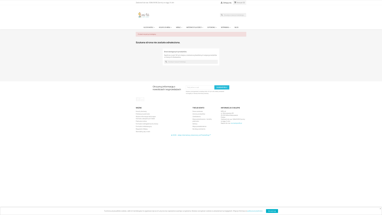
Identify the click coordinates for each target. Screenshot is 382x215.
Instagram (142, 99)
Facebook (138, 99)
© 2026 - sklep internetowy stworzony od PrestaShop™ (191, 135)
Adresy (194, 124)
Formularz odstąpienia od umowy (147, 124)
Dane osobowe (197, 111)
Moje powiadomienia (199, 126)
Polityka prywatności (143, 114)
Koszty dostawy (141, 111)
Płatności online (141, 121)
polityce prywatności (255, 211)
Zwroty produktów (198, 114)
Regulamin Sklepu (142, 129)
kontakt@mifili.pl (236, 123)
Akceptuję (272, 211)
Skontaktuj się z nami (143, 131)
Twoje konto (198, 108)
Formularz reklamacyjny (144, 126)
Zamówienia (196, 116)
